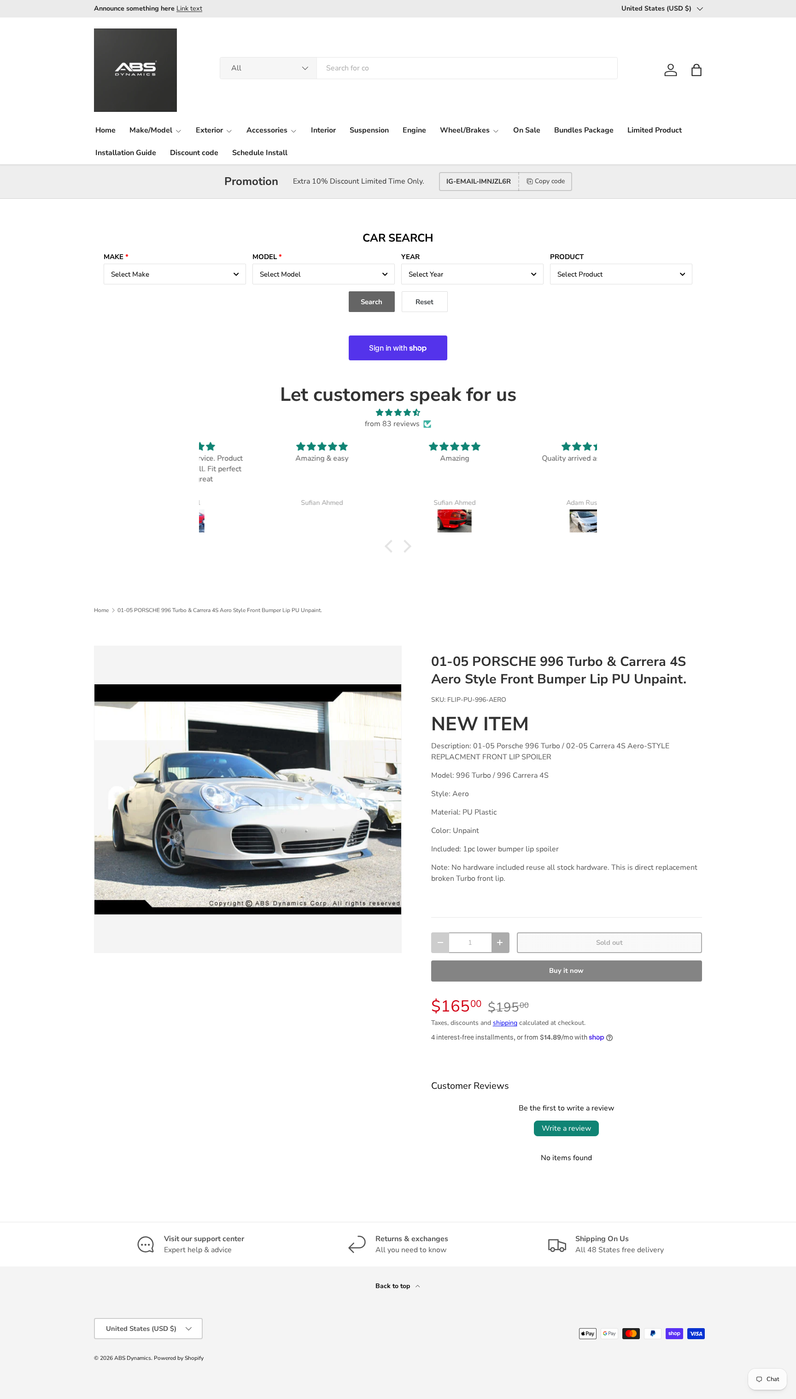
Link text (189, 8)
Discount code (194, 153)
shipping (505, 1022)
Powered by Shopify (179, 1358)
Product (567, 256)
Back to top (393, 1286)
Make (113, 256)
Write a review (566, 1128)
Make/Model (150, 130)
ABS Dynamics (132, 1358)
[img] (398, 412)
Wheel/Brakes (465, 130)
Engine (414, 130)
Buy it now (566, 970)
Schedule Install (259, 153)
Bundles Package (584, 130)
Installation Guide (125, 153)
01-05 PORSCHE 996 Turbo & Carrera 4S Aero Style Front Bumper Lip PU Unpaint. (219, 610)
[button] (696, 70)
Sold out (609, 942)
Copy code (550, 181)
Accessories (266, 130)
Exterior (209, 130)
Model (264, 256)
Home (105, 130)
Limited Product (654, 130)
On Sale (526, 130)
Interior (323, 130)
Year (410, 256)
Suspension (369, 130)
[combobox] (418, 68)
